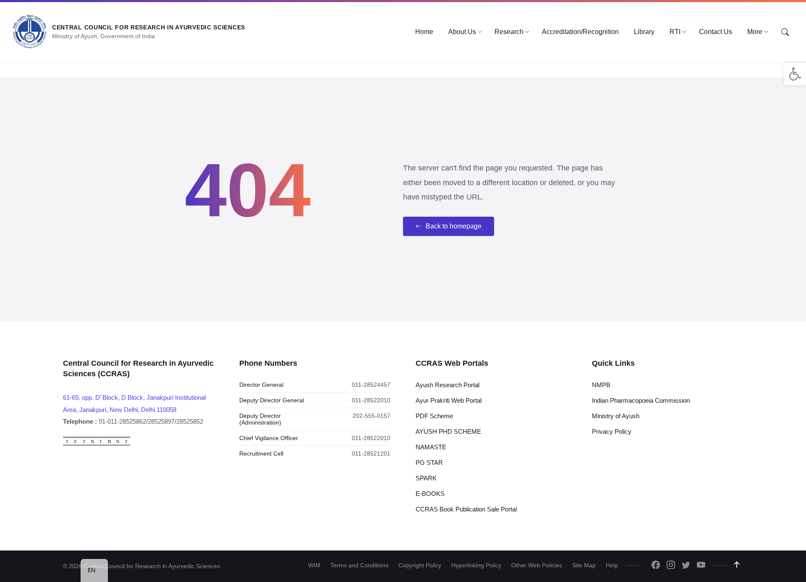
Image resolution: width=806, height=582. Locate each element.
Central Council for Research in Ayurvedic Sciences (148, 27)
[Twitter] (686, 565)
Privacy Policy (611, 431)
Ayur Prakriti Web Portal (449, 400)
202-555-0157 (371, 415)
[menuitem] (424, 32)
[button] (795, 74)
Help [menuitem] (612, 565)
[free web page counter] (96, 443)
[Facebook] (656, 565)
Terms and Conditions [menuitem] (359, 565)
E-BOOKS (430, 493)
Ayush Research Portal (447, 384)
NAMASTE (431, 447)
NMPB (601, 384)
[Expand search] (785, 32)
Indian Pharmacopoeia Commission (641, 400)
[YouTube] (701, 565)
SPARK (426, 478)
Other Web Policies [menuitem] (536, 565)
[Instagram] (671, 565)
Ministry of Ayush (615, 415)
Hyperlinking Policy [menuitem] (476, 565)
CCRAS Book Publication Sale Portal (466, 509)
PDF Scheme (434, 415)
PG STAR (429, 462)
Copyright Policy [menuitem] (419, 565)
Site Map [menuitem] (584, 565)
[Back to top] (736, 564)
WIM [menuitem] (314, 565)
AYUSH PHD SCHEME (448, 431)
